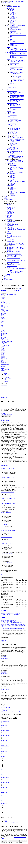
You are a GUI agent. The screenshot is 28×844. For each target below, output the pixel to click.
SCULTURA (13, 41)
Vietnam (3, 370)
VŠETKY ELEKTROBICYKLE (15, 157)
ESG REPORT (13, 48)
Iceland (2, 321)
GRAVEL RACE (14, 119)
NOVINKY (6, 196)
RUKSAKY (13, 175)
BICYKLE (6, 89)
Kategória (6, 381)
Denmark (3, 311)
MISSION (12, 44)
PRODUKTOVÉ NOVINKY (14, 160)
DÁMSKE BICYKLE (12, 131)
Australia (3, 299)
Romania (3, 352)
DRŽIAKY (12, 178)
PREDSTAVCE (13, 165)
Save (20, 842)
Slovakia (3, 356)
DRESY (12, 187)
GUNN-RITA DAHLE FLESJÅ (17, 61)
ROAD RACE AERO (15, 104)
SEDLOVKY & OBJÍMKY (16, 168)
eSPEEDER (12, 24)
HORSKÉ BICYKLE (12, 91)
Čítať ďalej (3, 413)
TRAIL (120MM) (14, 97)
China (2, 305)
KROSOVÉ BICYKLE (12, 121)
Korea (2, 329)
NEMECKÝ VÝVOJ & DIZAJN (18, 49)
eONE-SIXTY (13, 16)
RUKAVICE (13, 191)
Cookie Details (23, 841)
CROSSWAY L (13, 132)
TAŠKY (12, 176)
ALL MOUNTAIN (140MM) (17, 99)
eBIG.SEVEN (13, 145)
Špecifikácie (6, 374)
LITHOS (12, 9)
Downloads (6, 377)
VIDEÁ (11, 81)
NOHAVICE (13, 188)
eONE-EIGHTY (14, 13)
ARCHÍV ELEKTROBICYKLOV (15, 156)
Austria (2, 301)
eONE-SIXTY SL (14, 12)
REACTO (12, 40)
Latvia (2, 330)
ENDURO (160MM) (15, 100)
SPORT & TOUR (14, 101)
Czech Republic (4, 310)
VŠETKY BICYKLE (12, 135)
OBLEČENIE (10, 186)
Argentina (3, 298)
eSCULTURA (13, 21)
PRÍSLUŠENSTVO (11, 173)
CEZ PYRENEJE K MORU (19, 79)
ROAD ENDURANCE (15, 107)
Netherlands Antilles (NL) (7, 341)
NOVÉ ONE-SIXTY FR (16, 29)
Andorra (3, 297)
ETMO (11, 11)
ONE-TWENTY (14, 27)
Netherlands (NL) (5, 340)
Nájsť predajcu (4, 414)
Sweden (2, 361)
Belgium (3, 302)
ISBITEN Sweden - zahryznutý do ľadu (17, 77)
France (2, 317)
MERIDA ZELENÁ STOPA (16, 64)
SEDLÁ (12, 169)
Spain (2, 360)
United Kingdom (5, 369)
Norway (2, 346)
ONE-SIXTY (13, 28)
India (2, 322)
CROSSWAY (13, 123)
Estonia (2, 314)
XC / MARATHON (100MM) (17, 95)
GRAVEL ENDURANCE (16, 120)
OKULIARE (13, 195)
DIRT (11, 39)
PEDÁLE (12, 171)
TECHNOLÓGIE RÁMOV (16, 57)
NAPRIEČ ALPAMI (18, 80)
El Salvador (3, 313)
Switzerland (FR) (5, 364)
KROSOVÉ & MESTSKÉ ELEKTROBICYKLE (13, 149)
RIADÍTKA (12, 164)
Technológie (6, 379)
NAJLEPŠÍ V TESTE (15, 73)
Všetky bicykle (10, 83)
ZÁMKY (12, 184)
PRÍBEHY (12, 75)
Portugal (3, 350)
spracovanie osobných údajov (11, 822)
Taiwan (2, 365)
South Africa (4, 358)
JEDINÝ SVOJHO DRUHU (17, 72)
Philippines (3, 348)
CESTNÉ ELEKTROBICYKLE (14, 151)
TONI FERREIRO (14, 63)
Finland (2, 315)
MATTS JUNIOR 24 (15, 127)
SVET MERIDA (11, 71)
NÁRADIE (12, 183)
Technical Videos (8, 378)
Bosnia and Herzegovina (6, 303)
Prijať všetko (4, 841)
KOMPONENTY (11, 163)
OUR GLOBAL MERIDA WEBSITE (11, 289)
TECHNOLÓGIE (11, 52)
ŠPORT (8, 59)
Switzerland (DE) (5, 362)
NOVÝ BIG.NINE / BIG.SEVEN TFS (16, 229)
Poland (2, 349)
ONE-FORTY (13, 31)
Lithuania (3, 331)
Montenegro (3, 337)
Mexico (2, 336)
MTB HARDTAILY (14, 93)
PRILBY (12, 190)
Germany (3, 318)
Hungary (3, 319)
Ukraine (2, 368)
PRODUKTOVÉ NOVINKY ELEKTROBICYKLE (14, 7)
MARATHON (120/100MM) (17, 96)
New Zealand (4, 344)
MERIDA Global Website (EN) (8, 294)
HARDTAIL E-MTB (15, 140)
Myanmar (3, 338)
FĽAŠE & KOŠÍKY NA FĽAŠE (17, 182)
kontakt (5, 820)
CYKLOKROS (10, 113)
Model (5, 373)
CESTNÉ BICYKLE (12, 103)
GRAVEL (9, 116)
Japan (2, 327)
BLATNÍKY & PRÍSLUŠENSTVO (18, 172)
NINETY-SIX (13, 32)
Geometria (6, 375)
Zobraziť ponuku (5, 721)
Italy (2, 326)
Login (8, 85)
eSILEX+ (12, 153)
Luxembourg (4, 333)
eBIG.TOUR (13, 20)
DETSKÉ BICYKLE (12, 124)
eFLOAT (12, 15)
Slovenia (3, 357)
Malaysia (3, 334)
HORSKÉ (12, 125)
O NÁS (8, 47)
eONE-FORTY (13, 17)
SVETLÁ (12, 179)
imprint (5, 821)
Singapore (3, 354)
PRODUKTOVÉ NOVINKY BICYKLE (17, 25)
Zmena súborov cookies (13, 841)
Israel (2, 325)
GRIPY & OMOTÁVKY (16, 167)
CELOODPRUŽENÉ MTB (16, 92)
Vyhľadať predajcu (11, 87)
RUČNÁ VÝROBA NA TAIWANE (18, 51)
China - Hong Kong (5, 306)
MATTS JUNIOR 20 (15, 128)
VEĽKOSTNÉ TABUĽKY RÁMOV (16, 260)
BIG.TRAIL (13, 37)
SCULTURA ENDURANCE (17, 43)
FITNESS (9, 111)
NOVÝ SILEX (13, 45)
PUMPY (12, 180)
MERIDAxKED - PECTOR (16, 161)
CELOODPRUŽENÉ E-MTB (17, 139)
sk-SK (5, 276)
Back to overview (5, 641)
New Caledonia (4, 342)
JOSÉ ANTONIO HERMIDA (17, 60)
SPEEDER (12, 112)
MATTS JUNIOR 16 (15, 129)
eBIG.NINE (12, 19)
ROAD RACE (13, 105)
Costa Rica (3, 307)
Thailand (3, 366)
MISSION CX (13, 115)
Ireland (2, 323)
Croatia (2, 309)
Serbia (2, 353)
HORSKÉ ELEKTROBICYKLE (15, 137)
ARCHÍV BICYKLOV (12, 133)
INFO (8, 65)
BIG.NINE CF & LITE (15, 33)
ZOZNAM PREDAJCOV (16, 69)
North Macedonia (5, 345)
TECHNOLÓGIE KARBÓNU (17, 53)
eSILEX (12, 23)
